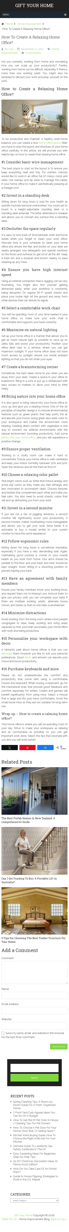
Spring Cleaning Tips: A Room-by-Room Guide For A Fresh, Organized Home (34, 1105)
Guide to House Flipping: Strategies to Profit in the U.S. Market (35, 1178)
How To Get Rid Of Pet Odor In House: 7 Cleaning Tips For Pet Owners (36, 1122)
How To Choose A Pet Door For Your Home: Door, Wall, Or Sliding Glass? (34, 1129)
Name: (5, 988)
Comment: (7, 958)
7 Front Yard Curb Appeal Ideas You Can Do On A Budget (34, 1114)
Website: (6, 1019)
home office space (50, 142)
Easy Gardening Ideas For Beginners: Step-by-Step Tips (34, 1155)
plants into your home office (18, 437)
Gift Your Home (34, 5)
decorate (6, 653)
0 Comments (33, 52)
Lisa (11, 49)
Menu (6, 14)
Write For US (9, 1219)
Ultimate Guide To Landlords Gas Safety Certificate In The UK (32, 1148)
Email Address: (10, 1004)
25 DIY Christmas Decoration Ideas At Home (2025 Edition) (35, 1163)
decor (27, 657)
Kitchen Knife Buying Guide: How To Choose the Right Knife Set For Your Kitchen (34, 1138)
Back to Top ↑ (59, 1219)
